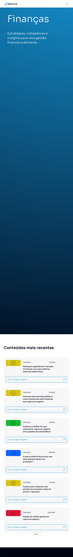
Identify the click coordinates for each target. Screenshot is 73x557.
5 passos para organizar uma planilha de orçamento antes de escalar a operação (37, 489)
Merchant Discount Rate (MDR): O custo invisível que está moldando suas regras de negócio (38, 399)
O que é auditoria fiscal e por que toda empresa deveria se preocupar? (37, 459)
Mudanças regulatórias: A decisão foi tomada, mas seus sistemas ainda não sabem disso (38, 369)
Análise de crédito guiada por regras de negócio (36, 518)
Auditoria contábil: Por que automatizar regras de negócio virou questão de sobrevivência (37, 429)
